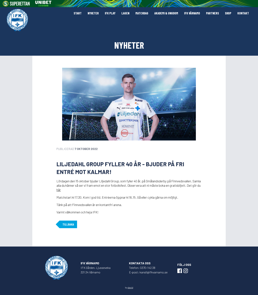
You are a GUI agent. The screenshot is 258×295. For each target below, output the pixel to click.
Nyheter (93, 13)
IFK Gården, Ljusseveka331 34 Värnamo (95, 270)
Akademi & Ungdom (166, 13)
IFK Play (110, 13)
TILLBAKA (68, 224)
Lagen (125, 13)
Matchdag (141, 13)
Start (78, 13)
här (58, 190)
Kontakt (243, 13)
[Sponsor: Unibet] (43, 3)
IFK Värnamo (192, 13)
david (130, 287)
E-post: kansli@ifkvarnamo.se (148, 272)
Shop (228, 13)
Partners (212, 13)
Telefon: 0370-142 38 (142, 267)
